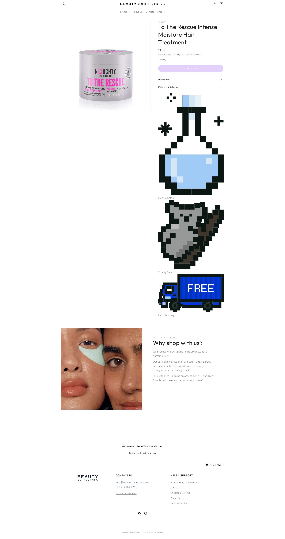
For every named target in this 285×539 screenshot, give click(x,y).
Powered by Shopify (155, 532)
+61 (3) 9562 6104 (126, 486)
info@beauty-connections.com (133, 482)
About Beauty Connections (184, 482)
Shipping (176, 54)
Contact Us (176, 487)
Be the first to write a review (142, 453)
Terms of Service (179, 503)
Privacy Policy (177, 498)
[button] (64, 4)
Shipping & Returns (180, 492)
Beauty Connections (137, 532)
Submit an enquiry (126, 493)
